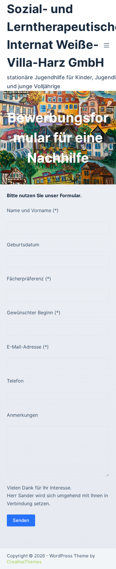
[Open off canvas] (106, 45)
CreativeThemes (24, 562)
